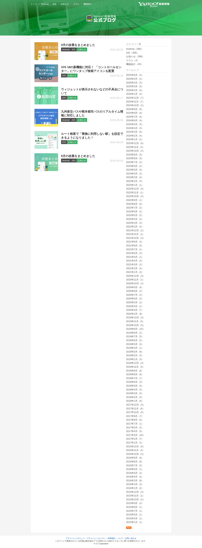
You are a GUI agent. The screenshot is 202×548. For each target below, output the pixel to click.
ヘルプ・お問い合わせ (126, 538)
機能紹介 (88, 4)
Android (45, 4)
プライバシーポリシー (75, 538)
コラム (76, 4)
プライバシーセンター (96, 538)
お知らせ (64, 4)
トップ (34, 4)
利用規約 (111, 538)
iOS (54, 4)
